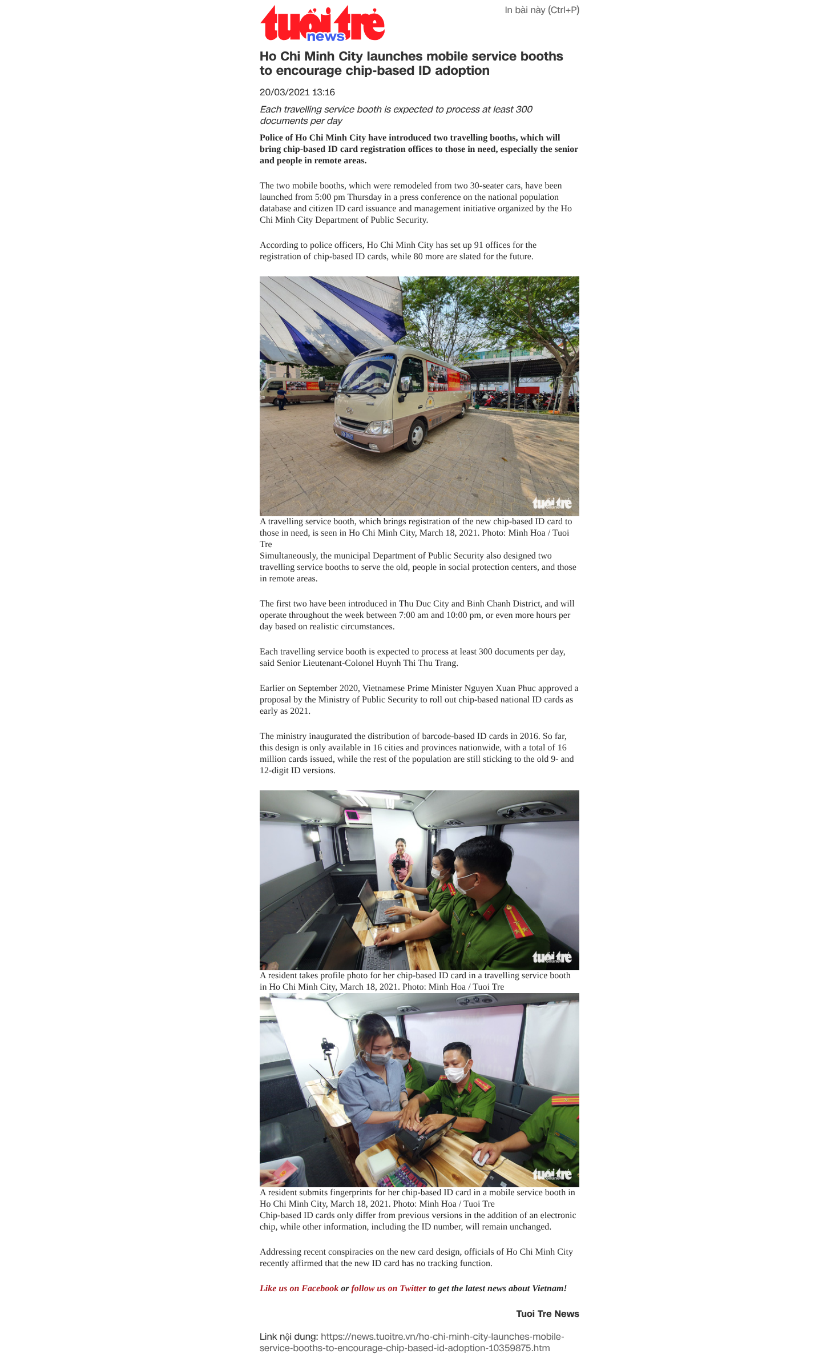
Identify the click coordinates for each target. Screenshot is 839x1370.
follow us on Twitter (388, 1288)
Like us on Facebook (299, 1288)
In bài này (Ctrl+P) (542, 10)
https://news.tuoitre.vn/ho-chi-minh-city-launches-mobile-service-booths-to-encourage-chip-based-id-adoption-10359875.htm (412, 1342)
